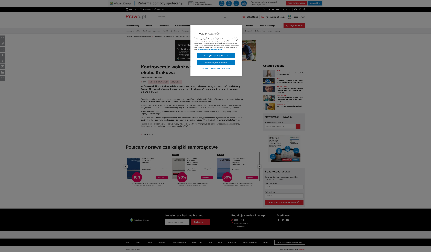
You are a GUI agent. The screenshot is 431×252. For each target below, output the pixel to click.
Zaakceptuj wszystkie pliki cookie (216, 56)
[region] (216, 50)
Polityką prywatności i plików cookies (210, 49)
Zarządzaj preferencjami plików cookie (216, 68)
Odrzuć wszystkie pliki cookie (216, 63)
